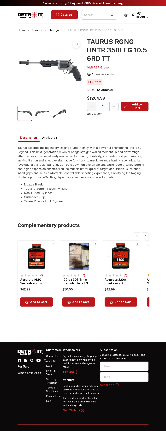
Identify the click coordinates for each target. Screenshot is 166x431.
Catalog (66, 14)
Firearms (37, 30)
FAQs (49, 365)
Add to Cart (137, 106)
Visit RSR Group (98, 67)
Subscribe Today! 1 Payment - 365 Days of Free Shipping (83, 3)
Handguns (55, 30)
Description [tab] (28, 137)
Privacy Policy (54, 396)
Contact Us (52, 356)
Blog (48, 401)
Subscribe (107, 385)
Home (21, 30)
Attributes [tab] (49, 137)
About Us (51, 361)
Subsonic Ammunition (29, 372)
